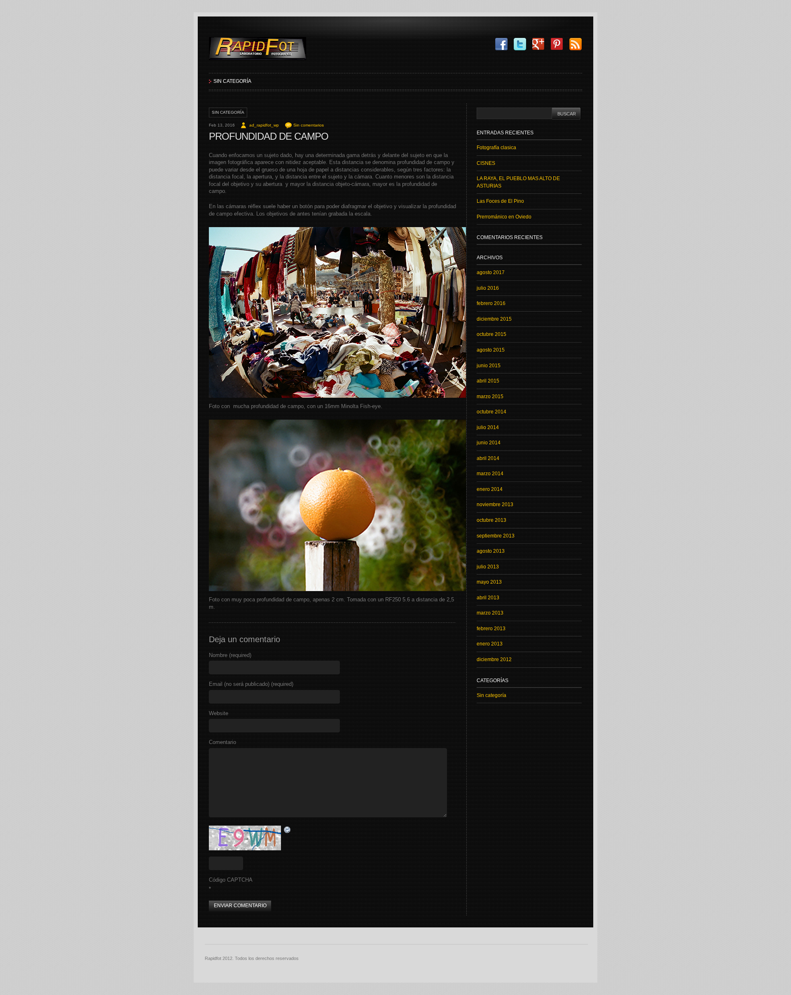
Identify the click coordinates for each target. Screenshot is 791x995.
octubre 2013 (491, 520)
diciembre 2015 (494, 319)
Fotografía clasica (496, 147)
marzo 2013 (490, 613)
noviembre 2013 (495, 504)
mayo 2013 (489, 582)
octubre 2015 (491, 334)
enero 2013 (490, 644)
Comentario (222, 742)
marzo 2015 (490, 396)
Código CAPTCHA (231, 880)
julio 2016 (488, 288)
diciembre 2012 (494, 659)
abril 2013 (488, 598)
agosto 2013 (491, 551)
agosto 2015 (491, 350)
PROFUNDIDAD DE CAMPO (268, 136)
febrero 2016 (491, 303)
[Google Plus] (536, 44)
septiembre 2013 (496, 536)
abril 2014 (488, 458)
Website (218, 713)
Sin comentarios (308, 125)
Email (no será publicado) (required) (251, 684)
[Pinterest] (555, 44)
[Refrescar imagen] (287, 830)
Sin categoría (232, 81)
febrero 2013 (491, 628)
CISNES (486, 163)
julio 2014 (488, 427)
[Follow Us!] (518, 44)
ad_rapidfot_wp (264, 125)
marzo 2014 (490, 473)
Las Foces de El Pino (500, 201)
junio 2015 (489, 365)
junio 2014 (489, 443)
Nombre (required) (230, 655)
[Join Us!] (499, 44)
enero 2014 (490, 489)
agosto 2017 (491, 272)
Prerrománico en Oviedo (504, 217)
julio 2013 (488, 567)
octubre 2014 (491, 412)
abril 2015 (488, 381)
